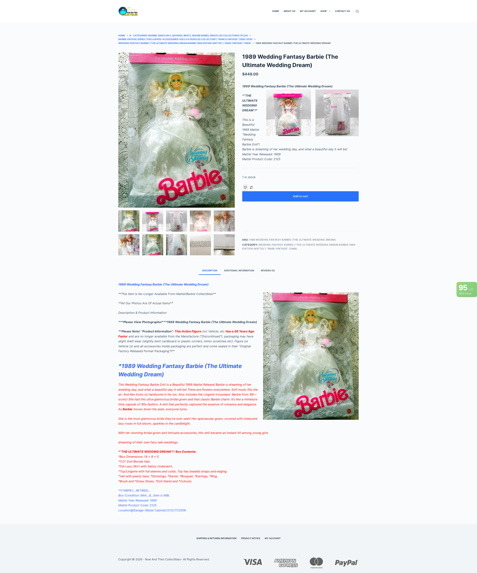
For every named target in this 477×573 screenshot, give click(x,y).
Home (275, 11)
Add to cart (300, 196)
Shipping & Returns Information (216, 538)
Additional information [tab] (239, 270)
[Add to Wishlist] (245, 187)
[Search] (357, 11)
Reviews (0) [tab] (268, 270)
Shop (323, 11)
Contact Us (342, 11)
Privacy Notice (250, 538)
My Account (308, 11)
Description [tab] (209, 270)
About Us (289, 11)
